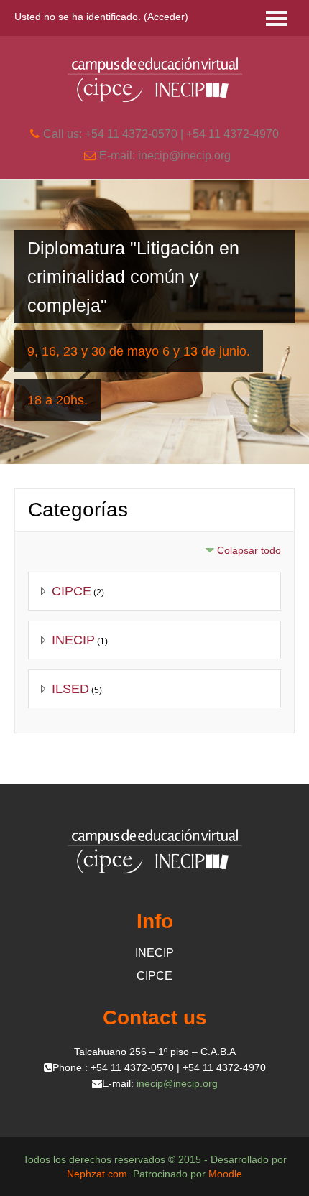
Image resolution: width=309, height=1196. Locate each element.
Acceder (166, 16)
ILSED (70, 689)
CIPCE (71, 591)
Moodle (225, 1173)
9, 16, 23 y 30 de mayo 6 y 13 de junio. (138, 351)
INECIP (73, 640)
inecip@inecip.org (177, 1083)
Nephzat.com (97, 1173)
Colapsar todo (249, 550)
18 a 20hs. (57, 400)
